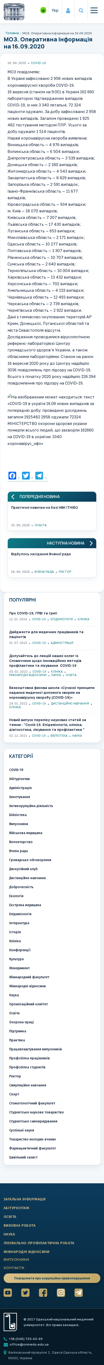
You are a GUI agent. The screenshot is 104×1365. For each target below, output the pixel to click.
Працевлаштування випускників (35, 1049)
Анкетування (19, 797)
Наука (56, 675)
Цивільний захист (23, 1157)
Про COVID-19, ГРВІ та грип (33, 613)
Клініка (83, 619)
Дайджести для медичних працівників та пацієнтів (46, 634)
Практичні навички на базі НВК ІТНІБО (44, 507)
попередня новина (40, 496)
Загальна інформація (25, 1199)
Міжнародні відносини (27, 675)
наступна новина (65, 543)
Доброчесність (21, 887)
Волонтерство (21, 842)
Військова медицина (25, 833)
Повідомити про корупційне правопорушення (52, 1278)
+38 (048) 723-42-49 (25, 1339)
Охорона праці (21, 1022)
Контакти (14, 1267)
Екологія (16, 896)
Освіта (41, 525)
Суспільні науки (21, 1130)
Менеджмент (19, 968)
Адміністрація (62, 643)
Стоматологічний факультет (32, 1103)
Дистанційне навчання (70, 703)
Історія (15, 932)
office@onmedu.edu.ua (29, 1344)
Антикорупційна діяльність (31, 806)
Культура (16, 959)
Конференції (19, 950)
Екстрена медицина (25, 905)
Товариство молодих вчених (32, 1139)
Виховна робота (20, 1225)
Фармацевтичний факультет (32, 1148)
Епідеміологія (62, 619)
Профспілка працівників (29, 1058)
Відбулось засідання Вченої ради (41, 554)
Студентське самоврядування (33, 1121)
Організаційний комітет (28, 1004)
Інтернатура (19, 923)
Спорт (14, 1094)
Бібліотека (59, 735)
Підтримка (17, 1031)
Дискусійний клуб (23, 869)
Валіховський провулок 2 (29, 1352)
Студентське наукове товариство (36, 1112)
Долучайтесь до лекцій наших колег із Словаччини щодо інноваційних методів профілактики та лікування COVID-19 (45, 661)
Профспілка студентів (27, 1067)
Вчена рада (44, 572)
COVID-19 (38, 63)
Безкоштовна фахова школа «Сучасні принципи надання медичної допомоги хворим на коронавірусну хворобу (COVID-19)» (52, 692)
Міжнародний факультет (29, 977)
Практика (17, 1040)
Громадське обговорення (30, 860)
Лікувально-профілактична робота (39, 1243)
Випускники (18, 824)
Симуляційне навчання (27, 1085)
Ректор (65, 572)
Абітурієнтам (19, 779)
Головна (12, 33)
